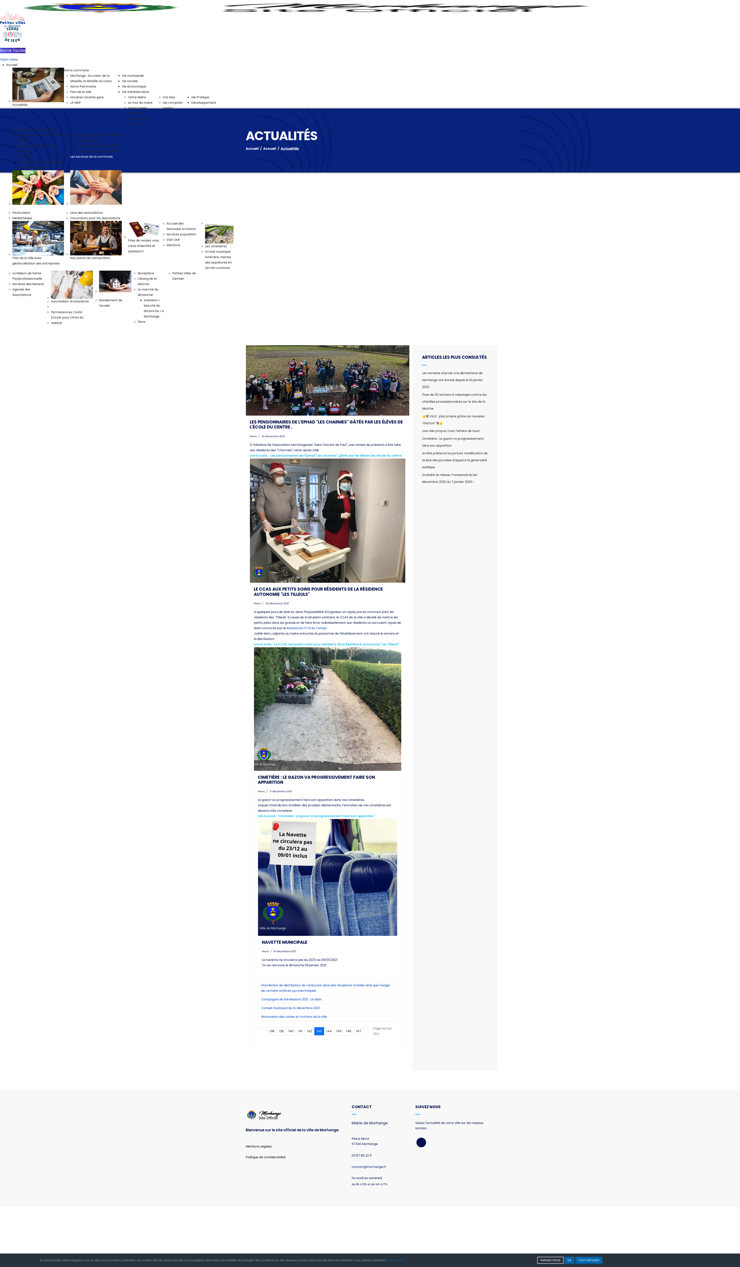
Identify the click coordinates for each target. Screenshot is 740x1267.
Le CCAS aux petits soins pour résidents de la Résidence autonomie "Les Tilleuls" (318, 652)
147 (358, 1091)
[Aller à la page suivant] (365, 1089)
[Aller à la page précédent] (264, 1089)
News (253, 496)
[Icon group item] (421, 1203)
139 (281, 1091)
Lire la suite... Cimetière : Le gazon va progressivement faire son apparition (316, 876)
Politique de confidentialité (266, 1217)
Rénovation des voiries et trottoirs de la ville (294, 1077)
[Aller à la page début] (260, 1089)
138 (272, 1091)
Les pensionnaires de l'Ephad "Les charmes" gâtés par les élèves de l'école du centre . (326, 484)
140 (290, 1091)
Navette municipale (284, 1003)
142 (309, 1091)
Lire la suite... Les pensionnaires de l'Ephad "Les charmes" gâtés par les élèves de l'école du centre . (326, 516)
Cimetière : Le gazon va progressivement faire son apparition (316, 840)
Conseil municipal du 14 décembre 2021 (290, 1068)
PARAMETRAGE (550, 1260)
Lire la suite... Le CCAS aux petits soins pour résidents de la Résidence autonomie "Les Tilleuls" (326, 705)
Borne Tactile (12, 50)
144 (329, 1091)
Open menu (9, 59)
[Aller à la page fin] (370, 1089)
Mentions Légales (259, 1207)
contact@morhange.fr (369, 1227)
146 (348, 1091)
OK (569, 1260)
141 (300, 1091)
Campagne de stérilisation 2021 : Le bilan (291, 1059)
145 (338, 1091)
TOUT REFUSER (588, 1260)
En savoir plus (395, 1260)
